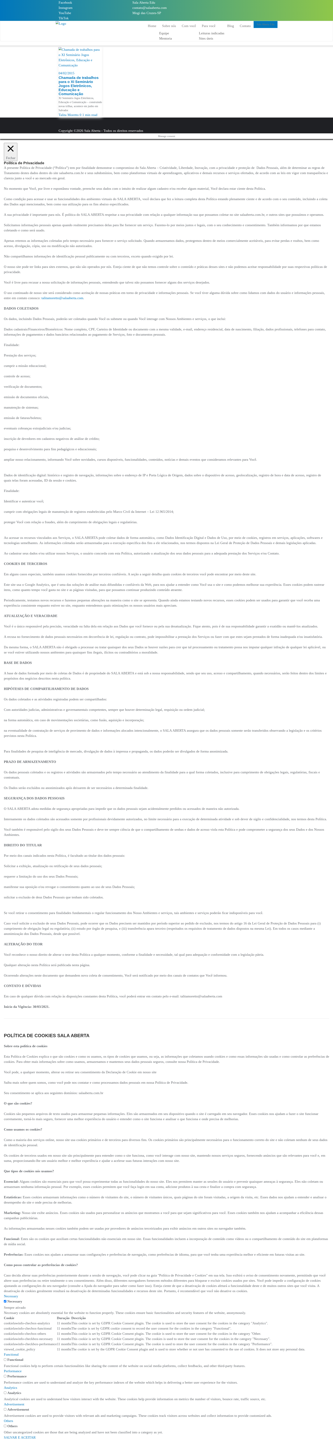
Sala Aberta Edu (143, 2)
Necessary (14, 1301)
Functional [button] (11, 1354)
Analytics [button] (10, 1388)
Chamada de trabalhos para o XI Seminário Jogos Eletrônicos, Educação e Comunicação (79, 86)
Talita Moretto (69, 115)
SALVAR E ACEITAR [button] (20, 1437)
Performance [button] (13, 1371)
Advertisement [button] (14, 1404)
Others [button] (8, 1421)
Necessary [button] (11, 1296)
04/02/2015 (66, 73)
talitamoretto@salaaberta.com (62, 298)
